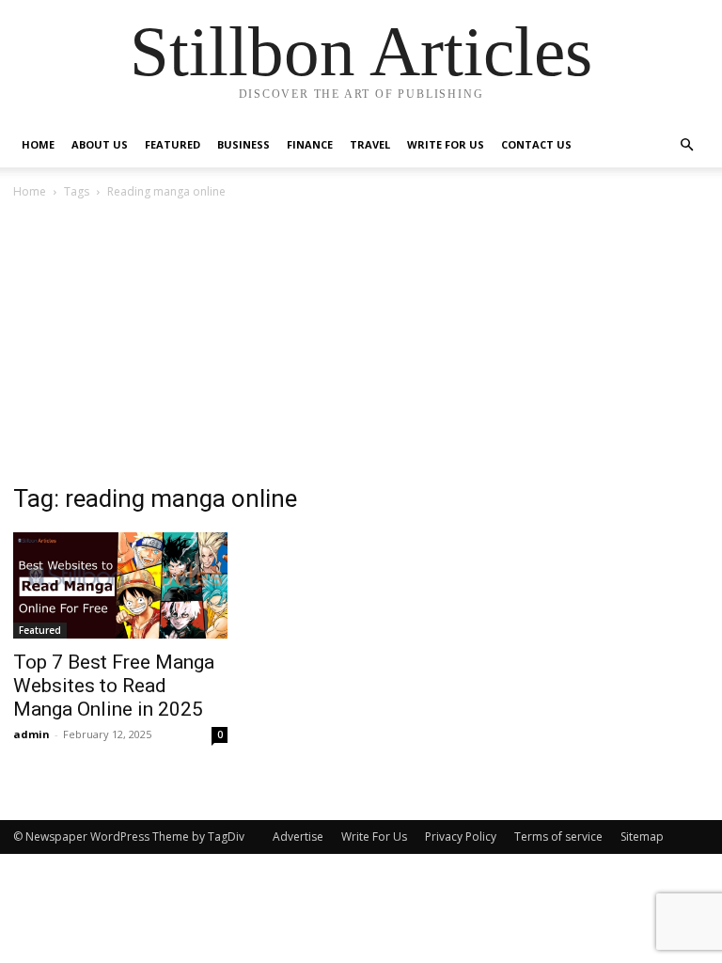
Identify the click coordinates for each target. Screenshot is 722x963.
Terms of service (558, 837)
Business (243, 144)
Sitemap (642, 837)
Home (38, 144)
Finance (310, 144)
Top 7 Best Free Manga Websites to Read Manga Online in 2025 (113, 685)
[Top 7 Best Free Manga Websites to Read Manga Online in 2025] (120, 585)
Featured (172, 144)
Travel (370, 144)
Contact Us (536, 144)
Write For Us (445, 144)
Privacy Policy (460, 837)
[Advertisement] (361, 343)
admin (31, 734)
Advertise (298, 837)
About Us (99, 144)
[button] (686, 145)
